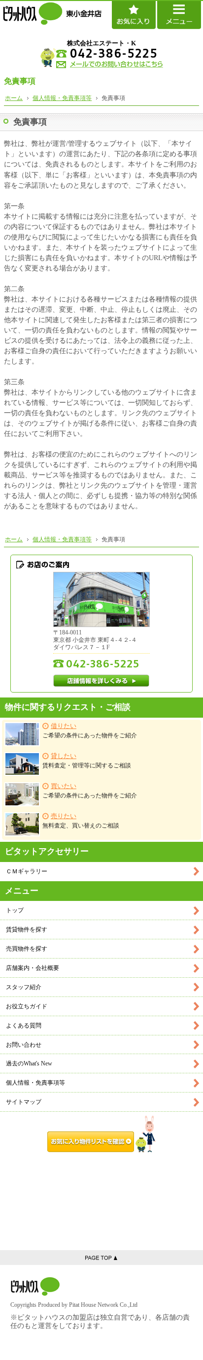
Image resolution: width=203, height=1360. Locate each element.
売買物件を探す (26, 948)
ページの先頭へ (101, 1257)
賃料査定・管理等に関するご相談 (86, 761)
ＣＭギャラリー (26, 871)
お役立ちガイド (26, 1006)
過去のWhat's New (29, 1063)
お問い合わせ (23, 1044)
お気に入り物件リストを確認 (101, 1134)
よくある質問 (23, 1025)
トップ (15, 910)
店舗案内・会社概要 (32, 967)
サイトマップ (23, 1101)
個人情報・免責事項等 (35, 1082)
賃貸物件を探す (26, 929)
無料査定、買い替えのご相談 (80, 821)
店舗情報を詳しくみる (101, 680)
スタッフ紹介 (23, 987)
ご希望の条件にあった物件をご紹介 (89, 731)
